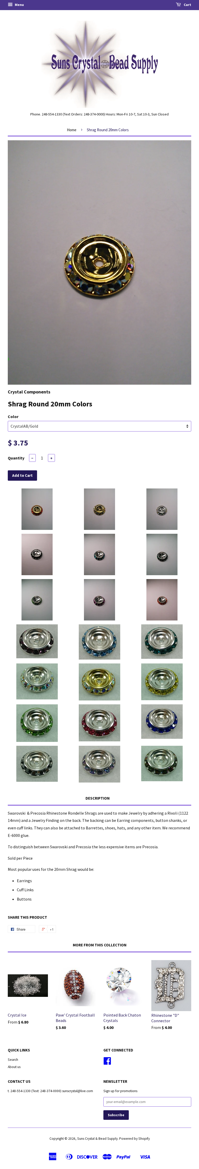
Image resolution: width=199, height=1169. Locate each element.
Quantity (16, 458)
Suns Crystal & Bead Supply (97, 1138)
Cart (187, 4)
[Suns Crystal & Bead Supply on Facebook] (107, 1063)
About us (14, 1067)
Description (98, 798)
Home (71, 129)
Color (13, 416)
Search (13, 1059)
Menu (19, 4)
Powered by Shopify (134, 1138)
